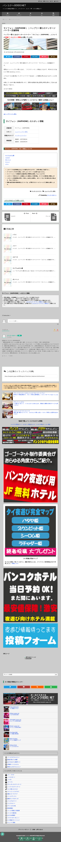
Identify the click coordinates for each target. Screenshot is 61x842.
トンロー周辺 (47, 424)
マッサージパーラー (15, 19)
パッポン (9, 779)
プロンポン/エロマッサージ (14, 784)
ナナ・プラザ (10, 774)
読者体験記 (10, 808)
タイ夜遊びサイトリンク (13, 820)
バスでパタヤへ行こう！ (13, 817)
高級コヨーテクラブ (12, 793)
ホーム (5, 19)
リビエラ (7, 157)
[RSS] (37, 686)
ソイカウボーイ (11, 777)
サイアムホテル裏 (9, 155)
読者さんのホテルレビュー (14, 766)
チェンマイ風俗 (11, 822)
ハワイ (15, 234)
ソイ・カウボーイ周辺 (25, 424)
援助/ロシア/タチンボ (12, 798)
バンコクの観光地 (11, 813)
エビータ (15, 257)
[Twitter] (10, 686)
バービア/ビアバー (12, 801)
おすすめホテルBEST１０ (13, 762)
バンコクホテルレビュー (13, 757)
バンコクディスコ (11, 796)
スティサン (10, 782)
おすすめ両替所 (11, 815)
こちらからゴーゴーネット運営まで (35, 302)
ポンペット (8, 160)
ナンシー (7, 162)
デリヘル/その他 (11, 805)
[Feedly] (50, 686)
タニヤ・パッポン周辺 (37, 424)
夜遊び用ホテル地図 (12, 759)
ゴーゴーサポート (52, 195)
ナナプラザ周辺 (15, 424)
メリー (7, 164)
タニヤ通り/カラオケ (12, 789)
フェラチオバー (11, 803)
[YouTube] (23, 686)
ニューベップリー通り (21, 132)
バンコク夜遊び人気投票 (13, 810)
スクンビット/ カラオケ (13, 791)
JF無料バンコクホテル (13, 764)
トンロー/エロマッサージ (13, 786)
